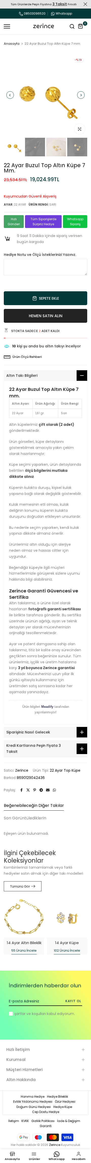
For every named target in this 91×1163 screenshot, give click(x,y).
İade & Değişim (68, 1121)
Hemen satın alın (45, 315)
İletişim (13, 1121)
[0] (80, 26)
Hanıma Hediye (32, 1096)
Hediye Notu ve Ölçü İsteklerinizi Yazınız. (40, 254)
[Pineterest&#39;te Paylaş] (35, 790)
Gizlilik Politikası (43, 1121)
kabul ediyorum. (44, 1013)
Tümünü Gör (20, 886)
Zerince (21, 770)
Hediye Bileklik (57, 1096)
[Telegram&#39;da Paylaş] (41, 790)
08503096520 (34, 13)
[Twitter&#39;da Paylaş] (28, 790)
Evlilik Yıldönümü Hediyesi (32, 1101)
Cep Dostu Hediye (45, 1112)
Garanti (46, 1126)
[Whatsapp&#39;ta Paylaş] (54, 790)
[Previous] (10, 95)
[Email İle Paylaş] (48, 790)
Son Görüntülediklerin (25, 818)
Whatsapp (64, 13)
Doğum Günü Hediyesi (33, 1107)
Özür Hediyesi (65, 1101)
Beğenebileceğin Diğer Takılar (34, 805)
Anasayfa (11, 43)
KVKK (25, 1121)
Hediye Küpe (62, 1107)
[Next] (81, 95)
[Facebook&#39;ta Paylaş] (21, 790)
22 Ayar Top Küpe (65, 770)
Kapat (85, 4)
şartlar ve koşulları (30, 1013)
